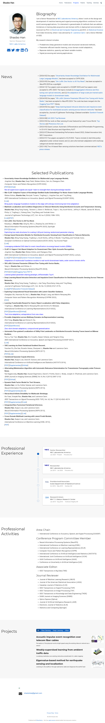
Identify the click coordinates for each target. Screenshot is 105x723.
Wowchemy (39, 720)
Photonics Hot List (56, 124)
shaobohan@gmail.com (33, 693)
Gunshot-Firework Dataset (31, 258)
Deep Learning (58, 630)
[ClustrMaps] (52, 688)
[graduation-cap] (18, 51)
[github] (26, 51)
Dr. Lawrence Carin (78, 33)
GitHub (12, 187)
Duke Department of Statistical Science (65, 484)
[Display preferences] (101, 3)
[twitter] (13, 51)
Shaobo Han (8, 3)
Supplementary (15, 365)
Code (24, 402)
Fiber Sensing (46, 630)
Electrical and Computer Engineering (65, 30)
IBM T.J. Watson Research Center (62, 499)
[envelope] (8, 51)
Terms (56, 713)
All (38, 630)
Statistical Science (96, 30)
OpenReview (14, 312)
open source (52, 720)
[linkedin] (22, 51)
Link (6, 201)
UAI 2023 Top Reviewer (56, 118)
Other (67, 630)
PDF (6, 187)
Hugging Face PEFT (47, 104)
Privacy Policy (50, 713)
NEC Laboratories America (67, 19)
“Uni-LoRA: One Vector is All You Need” (70, 81)
